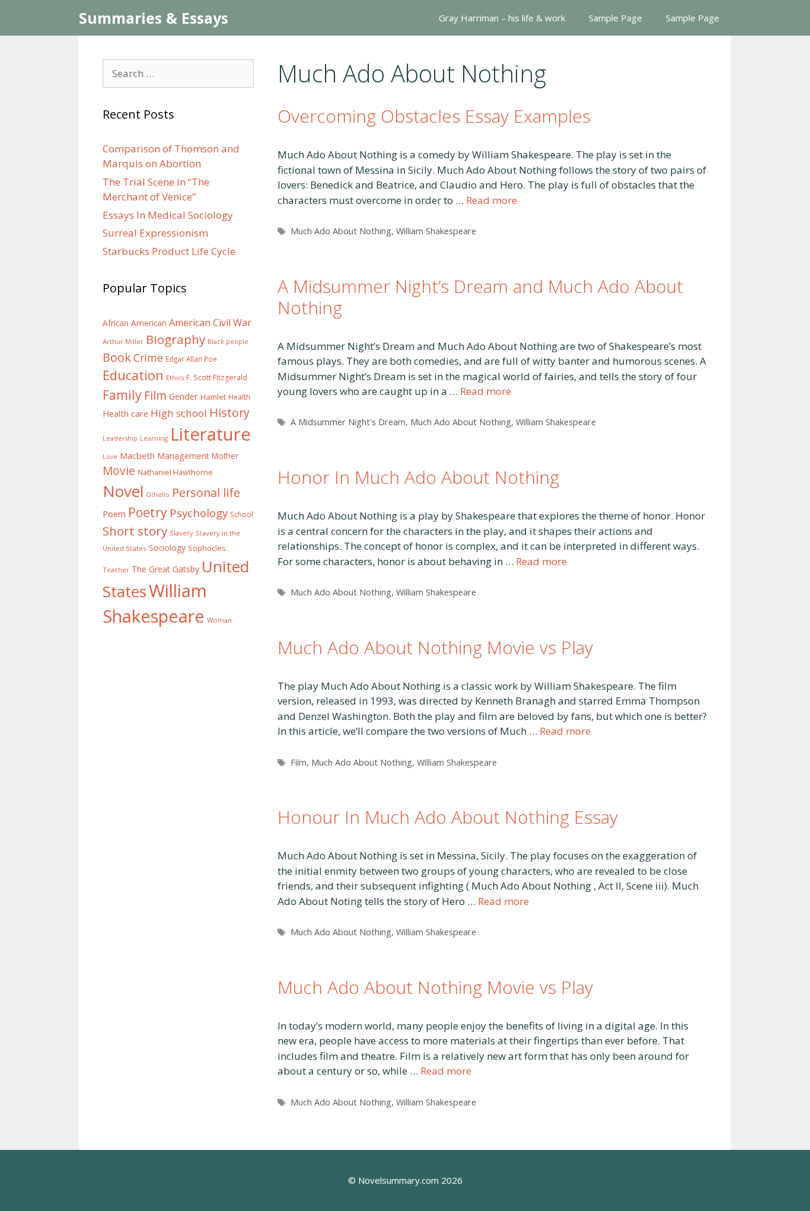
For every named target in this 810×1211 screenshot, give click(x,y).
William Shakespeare (436, 231)
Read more (491, 200)
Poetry (147, 512)
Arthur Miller (123, 341)
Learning (154, 438)
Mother (225, 456)
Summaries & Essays (153, 18)
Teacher (116, 569)
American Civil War (210, 322)
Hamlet (213, 396)
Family (122, 394)
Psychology (199, 513)
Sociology (167, 548)
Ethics (175, 378)
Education (133, 375)
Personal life (206, 493)
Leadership (120, 438)
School (241, 514)
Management (183, 455)
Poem (114, 514)
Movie (119, 471)
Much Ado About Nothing (341, 231)
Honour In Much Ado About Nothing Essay (448, 817)
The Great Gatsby (165, 569)
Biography (175, 339)
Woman (219, 620)
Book (117, 357)
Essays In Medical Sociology (168, 215)
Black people (228, 341)
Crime (148, 357)
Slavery (181, 532)
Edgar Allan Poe (191, 359)
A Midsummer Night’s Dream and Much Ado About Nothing (480, 297)
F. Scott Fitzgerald (216, 377)
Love (110, 456)
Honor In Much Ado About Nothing (418, 477)
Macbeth (137, 455)
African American (135, 323)
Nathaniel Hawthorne (175, 472)
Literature (210, 434)
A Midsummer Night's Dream (348, 422)
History (229, 412)
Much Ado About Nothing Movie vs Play (435, 647)
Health (239, 397)
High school (179, 413)
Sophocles (207, 548)
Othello (158, 494)
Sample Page (615, 18)
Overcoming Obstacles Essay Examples (434, 116)
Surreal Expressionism (155, 233)
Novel (123, 491)
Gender (183, 396)
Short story (135, 530)
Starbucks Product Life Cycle (169, 251)
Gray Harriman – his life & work (502, 18)
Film (299, 762)
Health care (125, 413)
